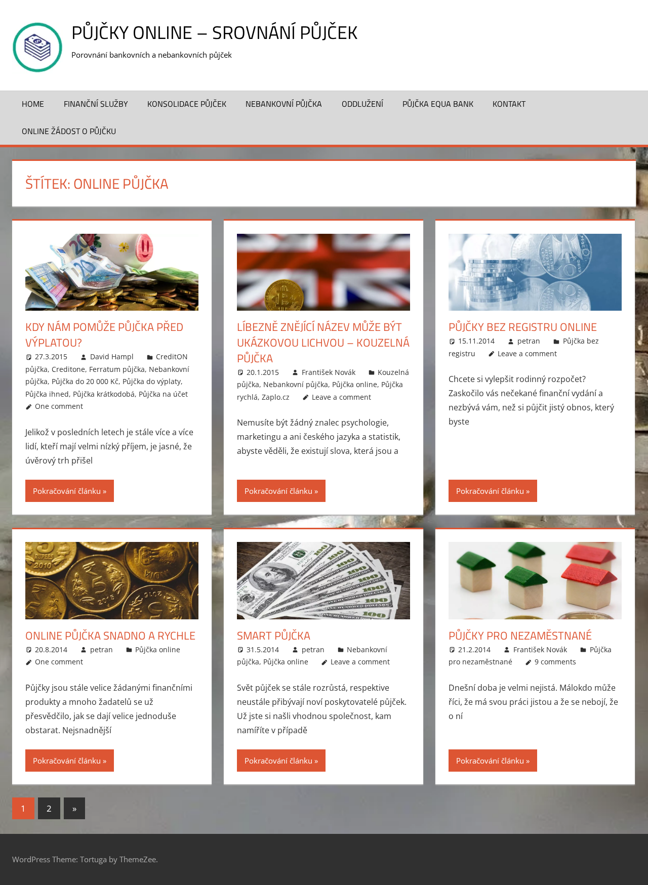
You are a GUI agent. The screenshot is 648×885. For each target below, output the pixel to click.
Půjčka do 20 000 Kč (85, 381)
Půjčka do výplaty (152, 381)
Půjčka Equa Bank (437, 104)
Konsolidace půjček (186, 104)
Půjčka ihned (47, 394)
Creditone (68, 369)
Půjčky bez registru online (523, 326)
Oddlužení (362, 104)
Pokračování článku (67, 491)
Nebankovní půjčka (284, 104)
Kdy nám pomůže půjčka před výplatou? (104, 334)
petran (528, 341)
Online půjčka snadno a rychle (110, 635)
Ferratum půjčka (117, 369)
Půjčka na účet (163, 394)
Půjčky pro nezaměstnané (520, 635)
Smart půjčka (273, 635)
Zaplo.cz (276, 397)
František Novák (328, 372)
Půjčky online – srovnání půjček (214, 32)
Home (33, 104)
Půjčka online (354, 384)
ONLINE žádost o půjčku (69, 131)
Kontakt (509, 104)
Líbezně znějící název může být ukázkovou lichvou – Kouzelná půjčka (323, 342)
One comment (59, 406)
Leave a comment (341, 397)
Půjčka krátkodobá (104, 394)
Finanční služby (96, 104)
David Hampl (112, 356)
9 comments (555, 661)
